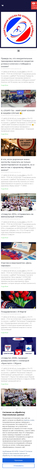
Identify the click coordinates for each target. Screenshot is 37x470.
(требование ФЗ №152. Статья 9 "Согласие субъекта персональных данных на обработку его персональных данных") (17, 453)
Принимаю (18, 460)
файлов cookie (29, 420)
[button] (18, 50)
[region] (18, 439)
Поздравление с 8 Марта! (13, 312)
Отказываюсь (19, 466)
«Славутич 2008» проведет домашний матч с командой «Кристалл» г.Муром (15, 360)
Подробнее (4, 85)
